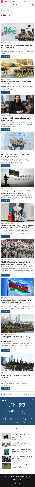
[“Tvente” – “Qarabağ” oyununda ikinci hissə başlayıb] (6, 466)
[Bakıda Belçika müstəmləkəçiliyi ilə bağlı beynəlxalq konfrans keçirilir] (6, 444)
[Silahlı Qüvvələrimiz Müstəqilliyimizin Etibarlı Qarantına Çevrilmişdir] (17, 248)
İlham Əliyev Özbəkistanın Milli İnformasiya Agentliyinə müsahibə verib (22, 435)
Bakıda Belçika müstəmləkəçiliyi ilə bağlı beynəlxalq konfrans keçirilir (22, 443)
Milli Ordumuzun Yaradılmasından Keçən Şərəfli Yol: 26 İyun (15, 155)
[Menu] (2, 5)
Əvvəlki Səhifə (7, 394)
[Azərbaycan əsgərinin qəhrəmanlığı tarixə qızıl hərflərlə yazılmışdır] (17, 177)
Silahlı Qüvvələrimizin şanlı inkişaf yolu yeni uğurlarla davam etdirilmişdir (17, 226)
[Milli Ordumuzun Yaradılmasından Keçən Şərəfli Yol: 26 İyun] (17, 141)
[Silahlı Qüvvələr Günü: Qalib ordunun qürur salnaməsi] (17, 68)
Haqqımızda (15, 479)
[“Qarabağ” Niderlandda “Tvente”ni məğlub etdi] (6, 459)
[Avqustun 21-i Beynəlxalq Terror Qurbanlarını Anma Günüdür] (6, 452)
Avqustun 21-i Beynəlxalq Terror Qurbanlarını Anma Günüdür (21, 450)
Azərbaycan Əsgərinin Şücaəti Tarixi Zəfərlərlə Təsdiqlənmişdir (16, 301)
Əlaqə (21, 479)
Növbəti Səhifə (27, 394)
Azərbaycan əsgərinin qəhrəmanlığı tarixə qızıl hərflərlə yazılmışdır (16, 192)
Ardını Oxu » (6, 56)
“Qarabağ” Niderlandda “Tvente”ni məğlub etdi (16, 1)
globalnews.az (13, 476)
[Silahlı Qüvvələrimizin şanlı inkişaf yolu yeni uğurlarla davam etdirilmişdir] (17, 212)
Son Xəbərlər (17, 429)
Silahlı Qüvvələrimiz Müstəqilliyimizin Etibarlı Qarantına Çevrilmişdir (16, 263)
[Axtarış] (33, 5)
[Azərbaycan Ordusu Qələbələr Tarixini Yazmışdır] (17, 362)
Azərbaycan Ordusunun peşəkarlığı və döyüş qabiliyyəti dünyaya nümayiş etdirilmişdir (17, 338)
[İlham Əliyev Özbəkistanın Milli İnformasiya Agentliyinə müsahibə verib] (6, 436)
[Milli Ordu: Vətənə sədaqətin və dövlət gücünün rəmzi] (17, 32)
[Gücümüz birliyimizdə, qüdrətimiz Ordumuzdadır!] (17, 104)
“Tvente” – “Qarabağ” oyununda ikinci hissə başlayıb (21, 465)
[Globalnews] (10, 4)
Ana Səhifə (5, 10)
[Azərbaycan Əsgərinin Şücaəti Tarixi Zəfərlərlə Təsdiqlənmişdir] (17, 287)
